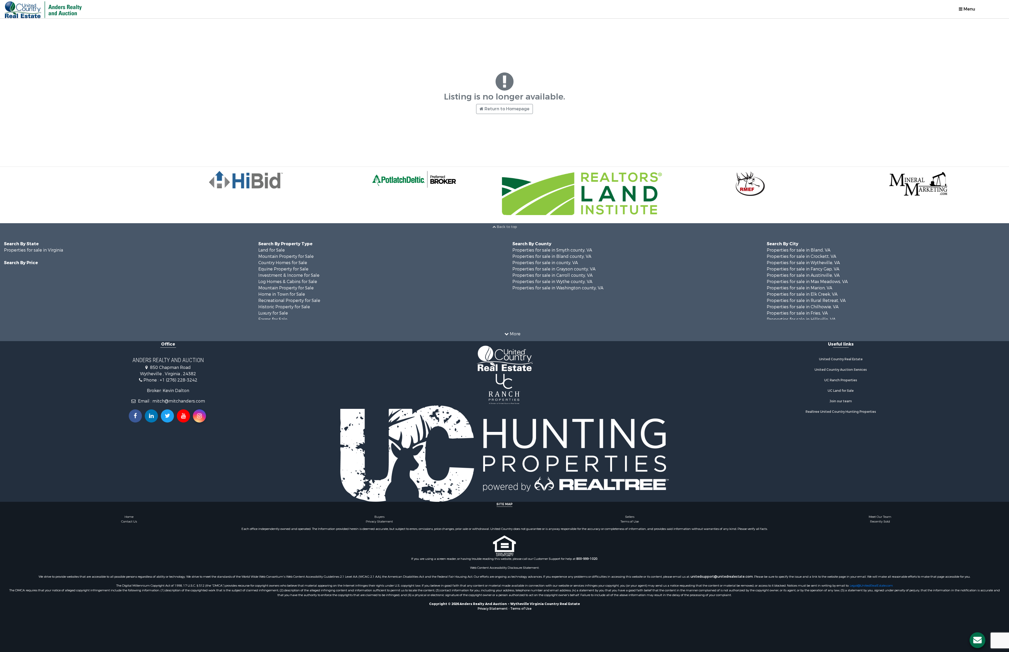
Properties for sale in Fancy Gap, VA (803, 269)
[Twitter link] (167, 416)
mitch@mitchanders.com (178, 401)
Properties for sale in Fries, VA (797, 313)
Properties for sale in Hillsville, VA (801, 319)
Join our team (841, 401)
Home (129, 517)
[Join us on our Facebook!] (135, 416)
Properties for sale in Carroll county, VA (552, 275)
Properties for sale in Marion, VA (799, 288)
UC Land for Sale (841, 391)
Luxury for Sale (273, 313)
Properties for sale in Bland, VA (798, 250)
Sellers (629, 517)
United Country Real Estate (841, 359)
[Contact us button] (977, 640)
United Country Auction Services (841, 370)
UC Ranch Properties (840, 380)
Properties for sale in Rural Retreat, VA (806, 300)
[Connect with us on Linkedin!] (151, 416)
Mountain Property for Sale (286, 256)
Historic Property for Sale (284, 307)
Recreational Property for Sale (289, 300)
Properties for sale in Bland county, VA (551, 256)
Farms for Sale (272, 319)
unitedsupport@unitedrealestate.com (722, 577)
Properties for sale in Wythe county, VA (552, 281)
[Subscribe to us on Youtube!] (183, 416)
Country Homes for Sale (282, 262)
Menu (968, 9)
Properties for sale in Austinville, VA (803, 275)
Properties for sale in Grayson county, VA (553, 269)
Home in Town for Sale (281, 294)
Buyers (379, 517)
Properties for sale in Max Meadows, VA (807, 281)
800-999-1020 (586, 559)
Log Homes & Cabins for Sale (287, 281)
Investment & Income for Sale (289, 275)
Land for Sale (271, 250)
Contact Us (129, 521)
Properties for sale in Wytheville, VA (803, 262)
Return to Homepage (506, 109)
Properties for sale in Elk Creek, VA (802, 294)
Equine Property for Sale (283, 269)
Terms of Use (629, 521)
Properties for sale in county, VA (545, 262)
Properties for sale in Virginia (33, 250)
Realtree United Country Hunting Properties (841, 412)
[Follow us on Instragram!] (199, 416)
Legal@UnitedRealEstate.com (871, 585)
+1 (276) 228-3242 (178, 380)
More (515, 334)
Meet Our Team (880, 517)
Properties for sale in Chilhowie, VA (802, 307)
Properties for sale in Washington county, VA (557, 288)
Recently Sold (880, 521)
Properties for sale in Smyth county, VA (552, 250)
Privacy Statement (379, 521)
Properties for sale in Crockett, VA (801, 256)
